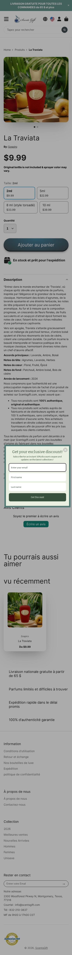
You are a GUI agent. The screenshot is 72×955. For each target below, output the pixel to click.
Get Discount (37, 497)
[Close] (65, 450)
